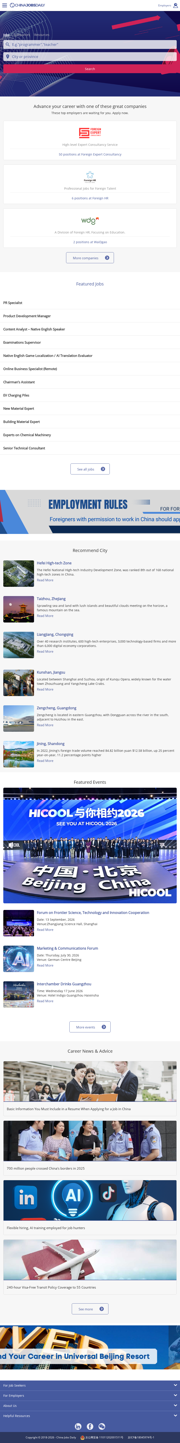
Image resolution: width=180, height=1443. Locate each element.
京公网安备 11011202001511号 (104, 1437)
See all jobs (85, 469)
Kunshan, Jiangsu (51, 672)
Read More (45, 580)
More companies (85, 258)
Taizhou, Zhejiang (51, 598)
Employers (164, 5)
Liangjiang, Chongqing (55, 634)
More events (85, 1027)
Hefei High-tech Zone (54, 563)
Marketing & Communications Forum (67, 948)
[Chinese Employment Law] (90, 512)
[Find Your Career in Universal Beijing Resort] (90, 1347)
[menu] (4, 5)
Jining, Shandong (51, 743)
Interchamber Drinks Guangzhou (64, 984)
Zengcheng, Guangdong (56, 708)
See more (86, 1309)
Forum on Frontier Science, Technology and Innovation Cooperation (93, 912)
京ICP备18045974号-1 (141, 1437)
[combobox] (90, 44)
